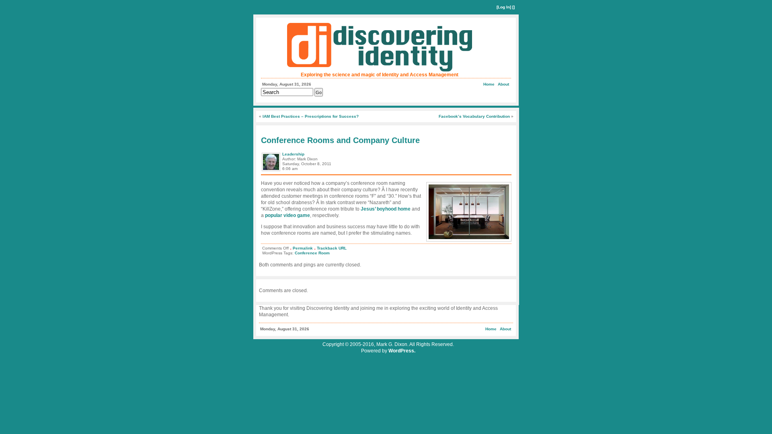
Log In (504, 7)
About (503, 84)
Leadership (293, 154)
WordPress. (401, 351)
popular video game (287, 215)
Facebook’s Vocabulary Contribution (474, 116)
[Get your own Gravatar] (271, 170)
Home (489, 84)
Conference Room (312, 253)
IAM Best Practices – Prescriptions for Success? (311, 116)
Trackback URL (332, 248)
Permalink (303, 248)
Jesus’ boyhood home (386, 209)
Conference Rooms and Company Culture (340, 140)
